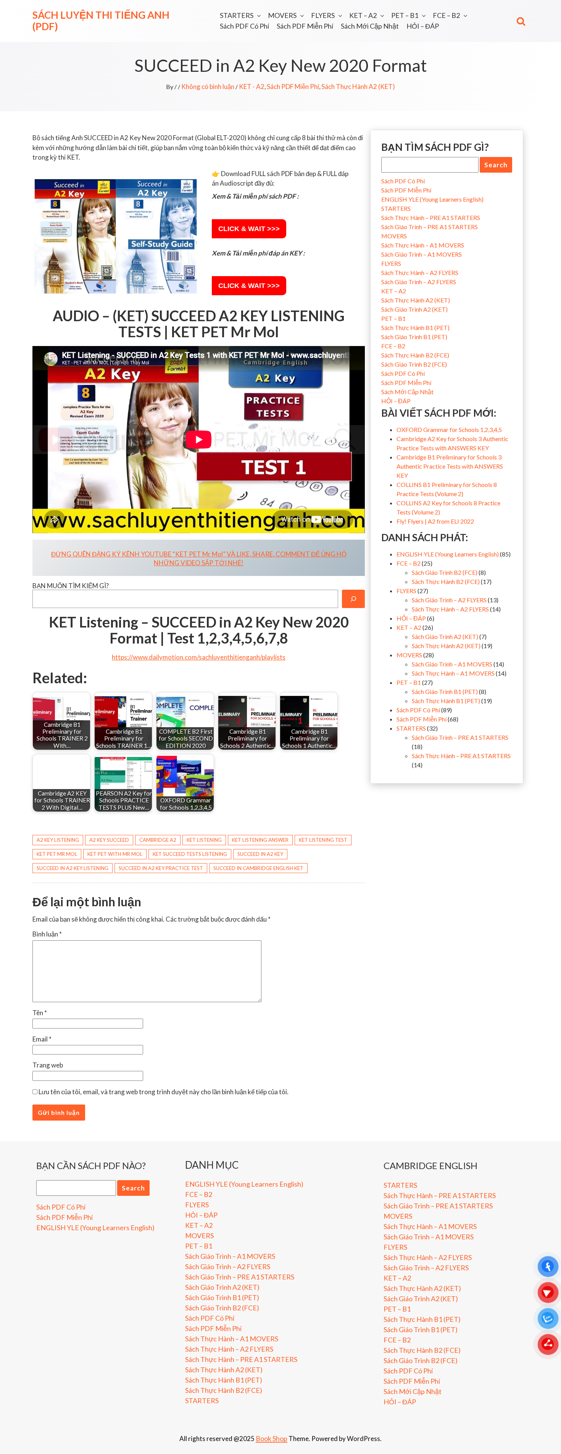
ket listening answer (260, 840)
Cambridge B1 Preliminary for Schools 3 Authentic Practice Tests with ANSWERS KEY (450, 466)
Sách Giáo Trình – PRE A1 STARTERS (429, 226)
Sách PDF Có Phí (244, 26)
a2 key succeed (109, 840)
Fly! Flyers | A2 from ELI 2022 (435, 521)
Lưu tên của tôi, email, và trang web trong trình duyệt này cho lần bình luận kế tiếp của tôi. (164, 1092)
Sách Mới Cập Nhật (370, 26)
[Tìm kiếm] (353, 599)
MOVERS (282, 15)
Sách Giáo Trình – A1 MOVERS (421, 254)
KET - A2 (251, 86)
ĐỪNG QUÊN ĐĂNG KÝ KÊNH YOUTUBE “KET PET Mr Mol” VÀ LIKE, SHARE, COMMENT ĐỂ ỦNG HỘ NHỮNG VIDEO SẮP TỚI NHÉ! (199, 558)
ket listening (204, 840)
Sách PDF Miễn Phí (305, 26)
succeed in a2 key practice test (161, 868)
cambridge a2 (157, 840)
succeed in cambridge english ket (258, 868)
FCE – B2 (446, 15)
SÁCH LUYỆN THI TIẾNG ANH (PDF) (100, 20)
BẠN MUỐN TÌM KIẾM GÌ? (70, 586)
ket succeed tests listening (190, 854)
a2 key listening (58, 840)
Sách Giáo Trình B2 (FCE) (414, 364)
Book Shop (271, 1438)
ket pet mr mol (57, 854)
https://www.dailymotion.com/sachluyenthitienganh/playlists (198, 657)
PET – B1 (404, 15)
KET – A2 (363, 15)
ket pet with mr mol (114, 854)
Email (42, 1039)
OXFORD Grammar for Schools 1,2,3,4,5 (449, 429)
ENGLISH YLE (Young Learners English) (432, 199)
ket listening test (323, 840)
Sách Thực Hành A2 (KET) (358, 86)
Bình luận (47, 934)
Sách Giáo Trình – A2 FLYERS (418, 281)
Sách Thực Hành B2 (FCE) (415, 355)
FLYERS (323, 15)
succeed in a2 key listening (72, 868)
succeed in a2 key (260, 854)
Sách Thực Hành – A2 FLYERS (419, 272)
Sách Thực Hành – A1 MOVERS (422, 245)
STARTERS (236, 15)
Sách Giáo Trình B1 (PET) (414, 336)
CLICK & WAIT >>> (249, 229)
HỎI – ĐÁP (422, 26)
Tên (39, 1013)
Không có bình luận (207, 86)
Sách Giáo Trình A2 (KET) (414, 309)
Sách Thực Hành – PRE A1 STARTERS (430, 217)
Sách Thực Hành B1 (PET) (415, 327)
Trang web (47, 1065)
